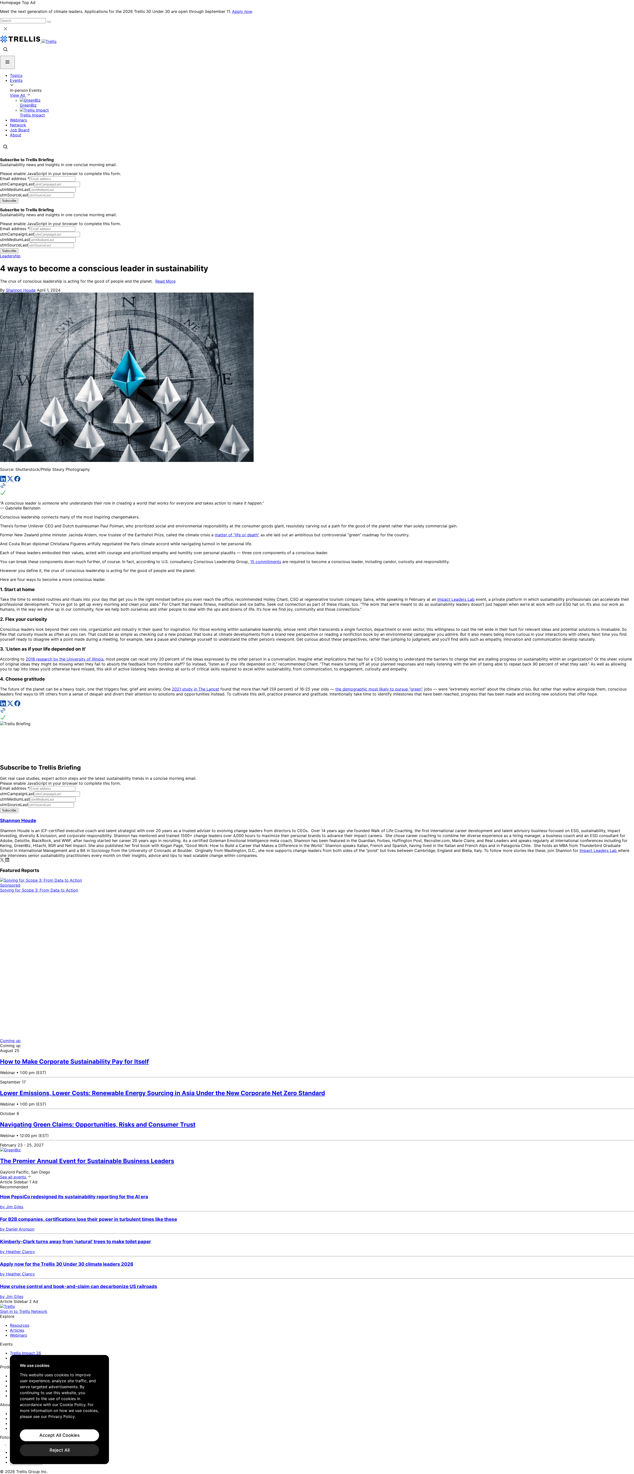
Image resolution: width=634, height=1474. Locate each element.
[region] (59, 1409)
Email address (14, 178)
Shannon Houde (21, 290)
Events (16, 80)
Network (18, 124)
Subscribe (9, 201)
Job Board (19, 129)
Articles (17, 1330)
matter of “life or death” (237, 534)
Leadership (10, 255)
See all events (13, 1176)
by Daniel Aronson (17, 1229)
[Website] (317, 490)
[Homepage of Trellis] (7, 1306)
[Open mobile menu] (7, 62)
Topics (16, 75)
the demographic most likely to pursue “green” (379, 689)
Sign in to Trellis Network (23, 1311)
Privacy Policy (61, 1416)
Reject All (60, 1450)
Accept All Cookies (59, 1435)
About (15, 134)
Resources (19, 1325)
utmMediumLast (15, 189)
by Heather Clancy (17, 1251)
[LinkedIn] (3, 480)
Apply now (242, 11)
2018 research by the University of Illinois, (65, 659)
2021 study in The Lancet (195, 689)
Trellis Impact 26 (25, 1353)
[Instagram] (9, 1443)
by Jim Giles (11, 1206)
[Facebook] (17, 480)
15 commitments (265, 561)
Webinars (18, 120)
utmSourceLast (14, 194)
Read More (165, 281)
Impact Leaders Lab (456, 599)
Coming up (10, 1040)
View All (18, 95)
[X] (10, 480)
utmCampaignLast (17, 183)
